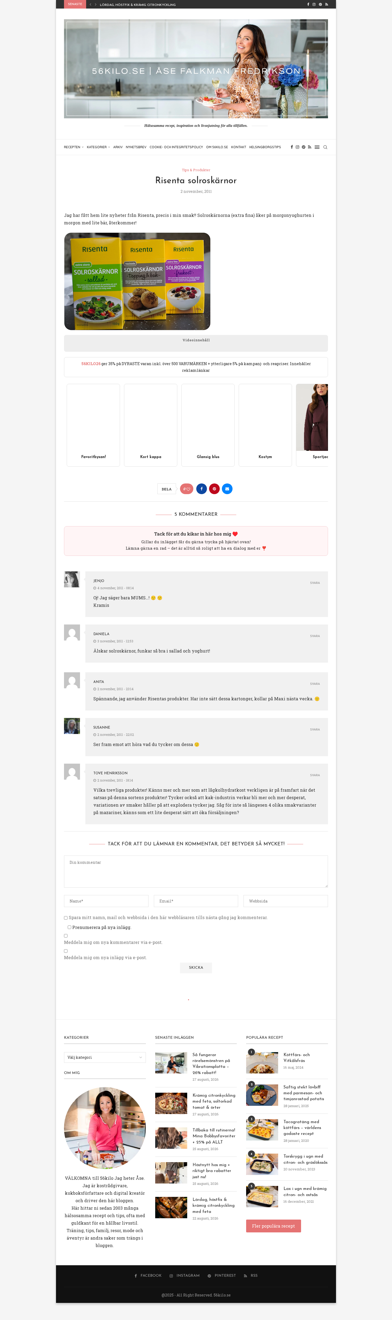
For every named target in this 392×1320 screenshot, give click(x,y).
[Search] (325, 147)
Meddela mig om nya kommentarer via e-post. (113, 942)
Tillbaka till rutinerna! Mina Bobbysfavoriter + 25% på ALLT (214, 1136)
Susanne (101, 727)
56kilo (106, 1178)
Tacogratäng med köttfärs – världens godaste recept (302, 1128)
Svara (315, 583)
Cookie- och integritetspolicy (176, 147)
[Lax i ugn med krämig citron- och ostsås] (262, 1196)
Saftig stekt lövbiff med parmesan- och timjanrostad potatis (303, 1093)
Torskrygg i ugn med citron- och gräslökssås (305, 1159)
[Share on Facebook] (201, 488)
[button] (90, 4)
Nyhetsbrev (136, 147)
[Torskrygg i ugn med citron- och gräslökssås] (262, 1164)
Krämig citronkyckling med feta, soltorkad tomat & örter (214, 1102)
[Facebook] (308, 4)
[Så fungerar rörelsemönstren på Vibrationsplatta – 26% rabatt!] (171, 1062)
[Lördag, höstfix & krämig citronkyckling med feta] (171, 1207)
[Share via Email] (227, 488)
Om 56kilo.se (217, 147)
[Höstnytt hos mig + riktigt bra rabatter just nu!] (171, 1173)
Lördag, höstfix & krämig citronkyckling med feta (146, 5)
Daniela (101, 634)
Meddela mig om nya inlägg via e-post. (105, 957)
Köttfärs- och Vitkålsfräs (296, 1058)
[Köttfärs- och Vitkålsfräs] (262, 1062)
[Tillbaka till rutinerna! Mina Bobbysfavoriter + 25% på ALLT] (171, 1138)
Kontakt (238, 147)
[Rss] (326, 4)
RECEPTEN (72, 147)
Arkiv (118, 147)
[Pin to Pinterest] (214, 488)
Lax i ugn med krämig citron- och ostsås (305, 1192)
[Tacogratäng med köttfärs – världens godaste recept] (262, 1130)
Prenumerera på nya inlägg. (101, 927)
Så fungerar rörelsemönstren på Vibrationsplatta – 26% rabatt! (211, 1064)
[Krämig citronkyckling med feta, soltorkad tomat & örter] (171, 1103)
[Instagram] (314, 4)
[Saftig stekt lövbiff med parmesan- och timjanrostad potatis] (262, 1095)
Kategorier (97, 147)
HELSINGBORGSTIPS (265, 147)
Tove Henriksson (110, 773)
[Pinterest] (320, 4)
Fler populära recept (273, 1226)
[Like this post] (188, 488)
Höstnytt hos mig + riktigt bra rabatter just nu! (212, 1171)
